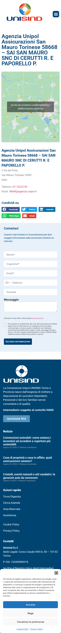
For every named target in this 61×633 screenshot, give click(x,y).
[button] (56, 573)
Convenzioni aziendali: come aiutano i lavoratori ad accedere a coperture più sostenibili (27, 441)
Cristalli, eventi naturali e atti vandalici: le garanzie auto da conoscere (29, 476)
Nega (30, 613)
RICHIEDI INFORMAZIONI (18, 341)
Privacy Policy (36, 629)
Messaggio (11, 299)
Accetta (30, 604)
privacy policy (37, 318)
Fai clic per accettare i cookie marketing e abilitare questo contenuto (30, 107)
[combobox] (7, 283)
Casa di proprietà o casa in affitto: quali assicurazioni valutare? (27, 459)
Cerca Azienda (11, 502)
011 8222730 (20, 186)
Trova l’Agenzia (12, 496)
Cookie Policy (23, 629)
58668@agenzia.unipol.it (23, 191)
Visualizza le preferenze (30, 621)
